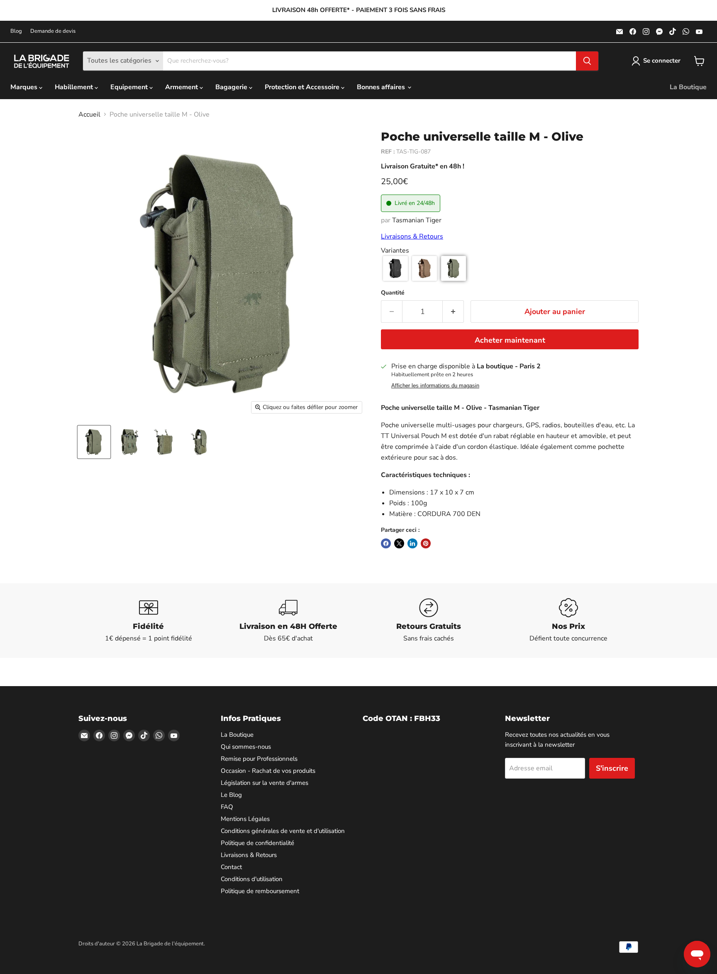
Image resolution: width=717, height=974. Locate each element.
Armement (182, 87)
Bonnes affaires (382, 87)
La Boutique (688, 87)
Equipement (129, 87)
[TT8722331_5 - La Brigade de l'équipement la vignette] (164, 442)
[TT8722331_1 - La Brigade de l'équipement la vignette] (94, 442)
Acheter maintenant (510, 340)
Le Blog (231, 795)
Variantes (395, 250)
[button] (395, 268)
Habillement (75, 87)
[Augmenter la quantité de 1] (453, 311)
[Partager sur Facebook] (386, 543)
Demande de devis (53, 31)
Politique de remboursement (260, 891)
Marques (24, 87)
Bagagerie (232, 87)
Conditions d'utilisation (252, 879)
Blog (16, 31)
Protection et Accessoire (303, 87)
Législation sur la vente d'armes (264, 783)
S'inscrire (612, 768)
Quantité (393, 293)
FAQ (227, 807)
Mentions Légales (245, 819)
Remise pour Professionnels (259, 759)
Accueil (89, 114)
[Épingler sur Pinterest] (426, 543)
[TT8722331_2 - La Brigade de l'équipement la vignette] (129, 442)
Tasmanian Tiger (416, 220)
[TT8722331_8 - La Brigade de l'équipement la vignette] (199, 442)
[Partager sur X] (399, 543)
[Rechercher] (587, 61)
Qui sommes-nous (246, 747)
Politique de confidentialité (257, 843)
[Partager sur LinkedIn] (412, 543)
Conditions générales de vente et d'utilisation (283, 831)
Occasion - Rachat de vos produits (268, 771)
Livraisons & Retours (412, 236)
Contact (231, 867)
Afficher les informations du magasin (435, 386)
